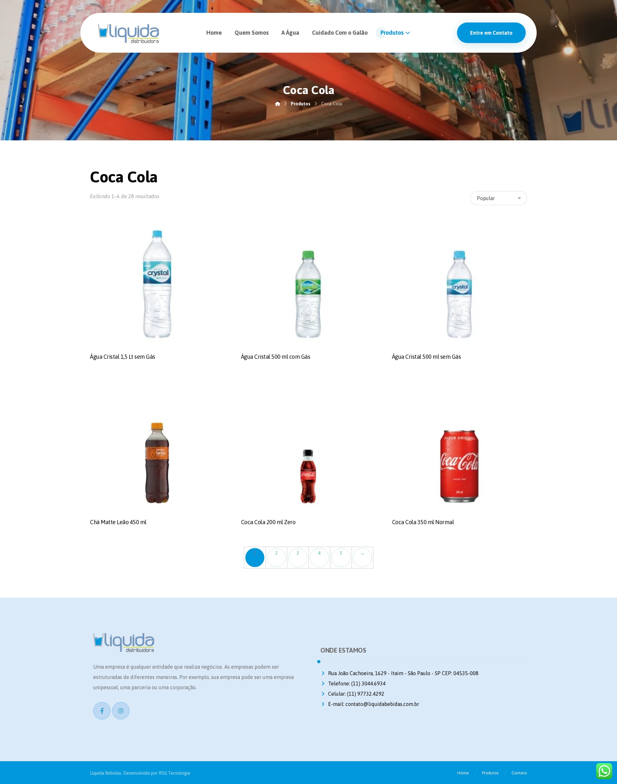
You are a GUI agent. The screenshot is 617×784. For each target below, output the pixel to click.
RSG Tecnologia (174, 773)
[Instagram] (121, 710)
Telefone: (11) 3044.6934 (357, 683)
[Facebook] (102, 710)
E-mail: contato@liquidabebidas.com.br (373, 704)
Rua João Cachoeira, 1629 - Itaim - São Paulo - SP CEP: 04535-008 (403, 673)
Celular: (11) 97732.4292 (356, 694)
